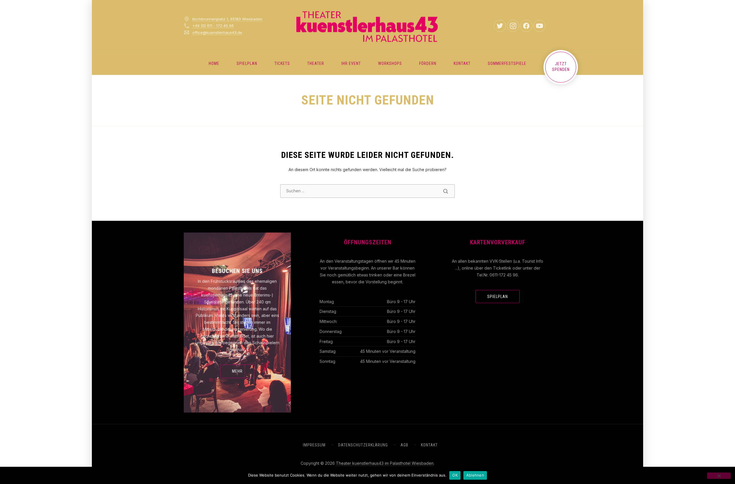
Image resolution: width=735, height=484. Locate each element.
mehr (237, 371)
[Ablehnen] (719, 476)
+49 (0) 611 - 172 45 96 (213, 25)
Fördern (427, 63)
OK (455, 475)
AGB (404, 445)
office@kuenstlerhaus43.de (217, 32)
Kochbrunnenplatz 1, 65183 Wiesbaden (227, 19)
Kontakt (462, 63)
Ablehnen (475, 475)
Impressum (314, 445)
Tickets (282, 63)
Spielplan (247, 63)
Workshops (390, 63)
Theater (315, 63)
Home (214, 63)
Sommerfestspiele (507, 63)
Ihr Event (351, 63)
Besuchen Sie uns (237, 271)
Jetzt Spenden (561, 66)
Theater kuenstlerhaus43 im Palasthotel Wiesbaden (385, 463)
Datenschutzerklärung (363, 445)
